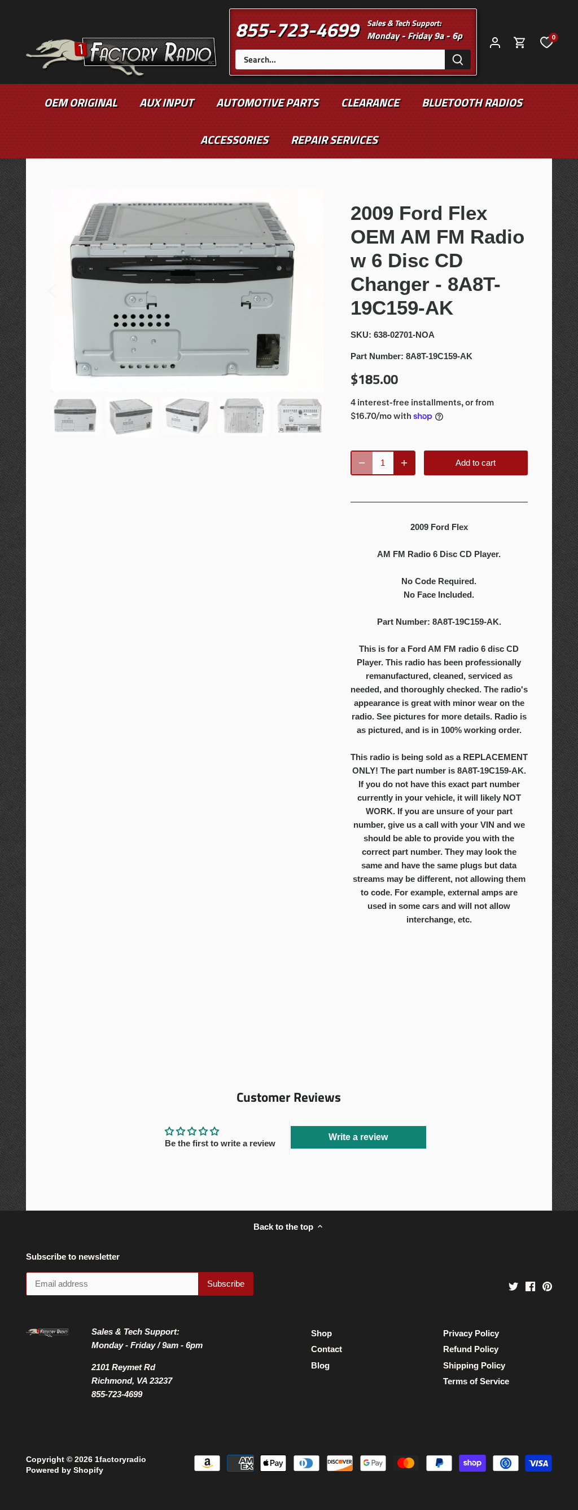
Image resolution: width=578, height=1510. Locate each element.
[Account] (495, 42)
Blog (320, 1365)
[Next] (306, 290)
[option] (186, 290)
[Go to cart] (520, 42)
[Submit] (458, 59)
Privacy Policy (471, 1333)
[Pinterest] (547, 1285)
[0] (546, 42)
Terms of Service (476, 1381)
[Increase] (404, 463)
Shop (321, 1333)
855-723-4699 (296, 29)
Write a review (358, 1137)
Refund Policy (470, 1349)
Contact (326, 1349)
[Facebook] (530, 1285)
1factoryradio (120, 1459)
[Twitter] (513, 1285)
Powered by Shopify (64, 1470)
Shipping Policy (474, 1365)
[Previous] (67, 290)
